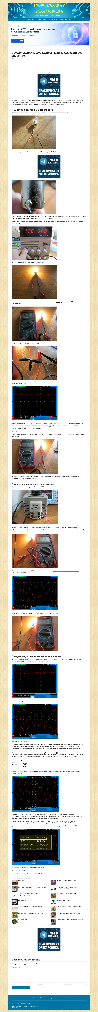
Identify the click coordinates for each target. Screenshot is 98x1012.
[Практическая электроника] (49, 10)
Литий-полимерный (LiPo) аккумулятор (30, 906)
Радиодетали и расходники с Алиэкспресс (30, 913)
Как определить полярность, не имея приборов (32, 887)
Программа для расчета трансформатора (69, 906)
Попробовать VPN (17, 40)
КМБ (13, 58)
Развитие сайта (65, 19)
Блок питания (61, 102)
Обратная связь (41, 19)
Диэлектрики (22, 900)
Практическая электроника (19, 1003)
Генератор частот (23, 880)
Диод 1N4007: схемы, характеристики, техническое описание (29, 894)
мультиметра (58, 302)
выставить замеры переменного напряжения (66, 571)
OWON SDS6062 (51, 102)
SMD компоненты (23, 919)
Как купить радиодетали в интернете (68, 913)
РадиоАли (52, 19)
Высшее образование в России (66, 880)
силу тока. (21, 434)
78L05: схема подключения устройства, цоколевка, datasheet (68, 888)
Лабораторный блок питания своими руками (70, 919)
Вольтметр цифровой (63, 900)
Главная (30, 19)
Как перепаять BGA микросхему (66, 893)
